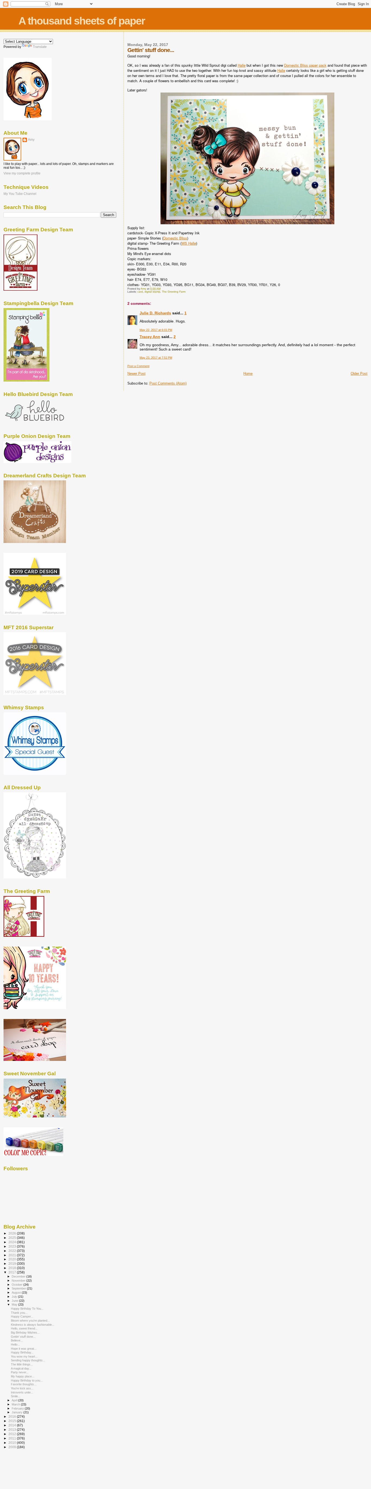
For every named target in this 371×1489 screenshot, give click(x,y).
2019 (12, 1263)
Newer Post (136, 374)
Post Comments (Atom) (168, 383)
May (15, 1304)
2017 (12, 1272)
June (15, 1300)
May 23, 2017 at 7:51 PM (156, 357)
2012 (12, 1434)
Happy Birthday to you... (27, 1380)
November (19, 1280)
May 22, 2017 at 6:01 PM (156, 329)
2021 (12, 1255)
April (15, 1400)
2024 (12, 1242)
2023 (12, 1246)
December (19, 1276)
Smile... (15, 1396)
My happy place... (22, 1376)
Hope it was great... (23, 1348)
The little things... (22, 1364)
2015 (12, 1421)
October (17, 1284)
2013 (12, 1429)
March (16, 1404)
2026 (12, 1233)
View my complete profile (22, 173)
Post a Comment (138, 366)
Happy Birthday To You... (27, 1308)
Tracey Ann (150, 336)
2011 (12, 1438)
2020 (12, 1259)
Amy (31, 140)
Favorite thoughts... (23, 1384)
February (18, 1408)
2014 (12, 1425)
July (15, 1296)
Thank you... (19, 1312)
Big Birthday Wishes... (25, 1332)
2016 (12, 1416)
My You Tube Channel (20, 193)
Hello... (15, 1344)
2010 (12, 1442)
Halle (242, 65)
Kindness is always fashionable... (32, 1324)
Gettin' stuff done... (23, 1336)
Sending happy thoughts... (28, 1360)
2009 (12, 1447)
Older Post (359, 374)
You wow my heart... (24, 1356)
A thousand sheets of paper (81, 21)
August (17, 1292)
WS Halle (188, 243)
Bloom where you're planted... (30, 1320)
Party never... (20, 1372)
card (140, 291)
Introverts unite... (22, 1392)
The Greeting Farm (174, 291)
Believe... (17, 1340)
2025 (12, 1237)
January (17, 1412)
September (19, 1288)
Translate (40, 47)
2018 (12, 1268)
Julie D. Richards (155, 313)
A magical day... (21, 1368)
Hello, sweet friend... (24, 1328)
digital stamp (152, 291)
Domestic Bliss (175, 238)
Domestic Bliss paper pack (305, 65)
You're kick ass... (22, 1388)
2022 (12, 1250)
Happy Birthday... (22, 1352)
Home (248, 374)
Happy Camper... (22, 1316)
